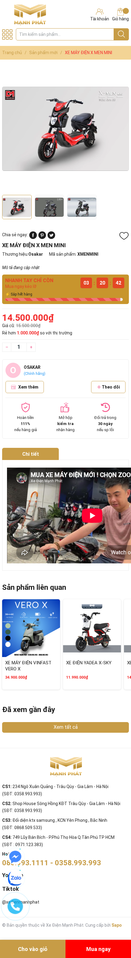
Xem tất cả (66, 727)
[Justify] (121, 34)
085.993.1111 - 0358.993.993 (51, 863)
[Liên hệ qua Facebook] (15, 857)
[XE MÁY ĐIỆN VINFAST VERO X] (31, 628)
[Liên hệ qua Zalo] (15, 878)
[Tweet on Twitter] (51, 237)
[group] (65, 129)
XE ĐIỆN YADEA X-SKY (89, 663)
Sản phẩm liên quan (34, 587)
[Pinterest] (42, 237)
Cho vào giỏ (33, 949)
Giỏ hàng (120, 18)
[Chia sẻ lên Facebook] (33, 237)
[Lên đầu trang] (114, 929)
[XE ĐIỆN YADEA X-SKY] (92, 628)
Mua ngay (98, 949)
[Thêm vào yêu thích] (124, 236)
